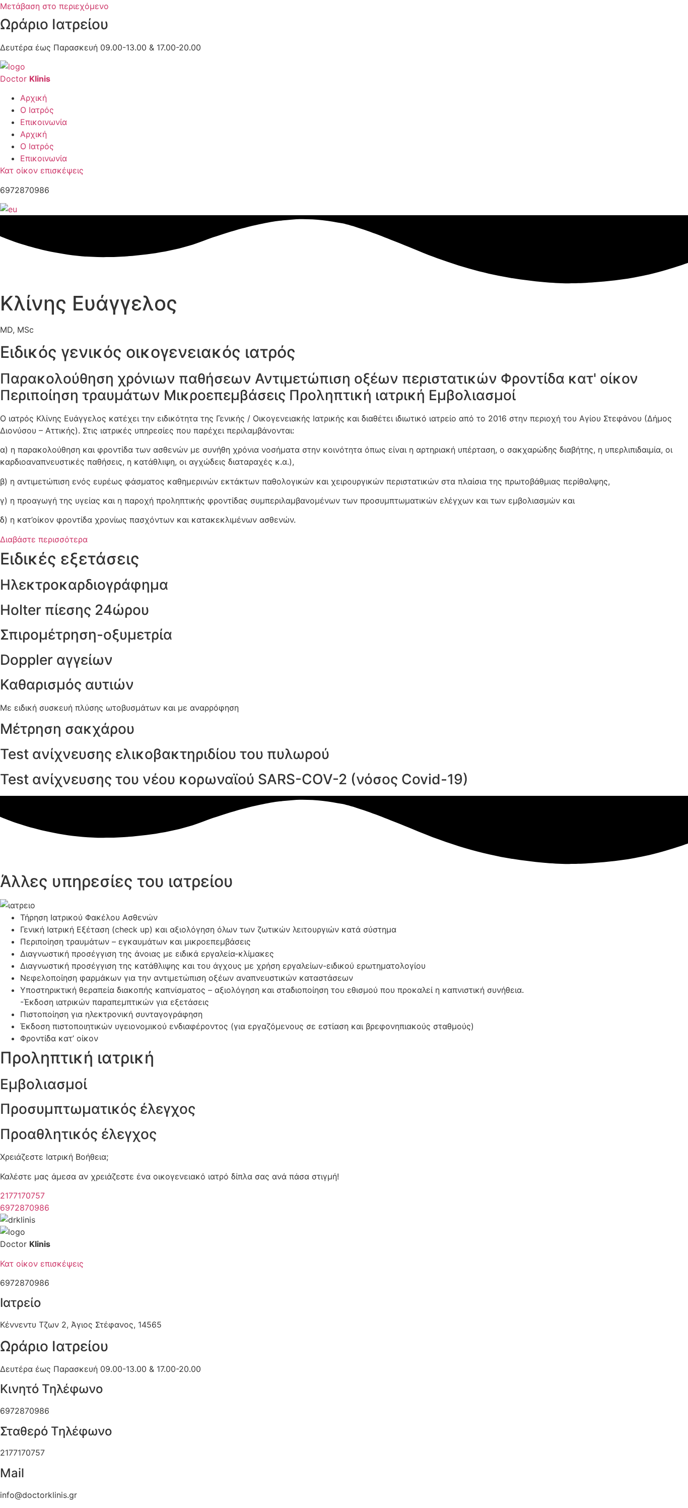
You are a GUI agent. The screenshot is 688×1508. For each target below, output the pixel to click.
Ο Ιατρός (37, 110)
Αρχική (33, 98)
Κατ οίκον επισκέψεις (42, 170)
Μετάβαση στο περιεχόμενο (54, 6)
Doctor (25, 79)
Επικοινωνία (43, 122)
